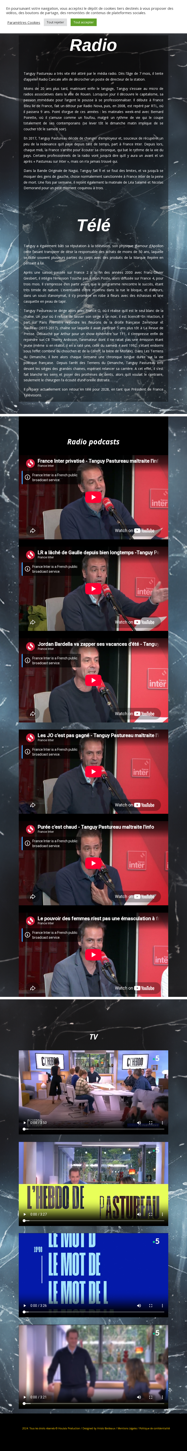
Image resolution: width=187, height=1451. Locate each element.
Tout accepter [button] (84, 22)
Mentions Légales (127, 1428)
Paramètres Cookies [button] (23, 22)
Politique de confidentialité (154, 1428)
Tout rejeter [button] (55, 22)
